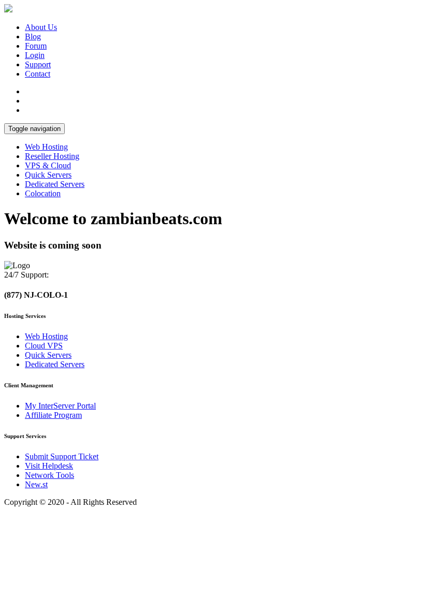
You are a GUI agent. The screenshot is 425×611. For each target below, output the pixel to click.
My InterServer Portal (60, 405)
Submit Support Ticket (61, 456)
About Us (41, 27)
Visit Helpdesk (49, 465)
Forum (36, 45)
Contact (37, 73)
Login (35, 55)
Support (38, 64)
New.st (36, 484)
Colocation (43, 193)
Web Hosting (46, 146)
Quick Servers (48, 174)
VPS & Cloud (48, 165)
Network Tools (49, 475)
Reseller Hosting (52, 156)
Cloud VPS (44, 345)
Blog (33, 36)
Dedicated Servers (54, 184)
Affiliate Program (53, 415)
